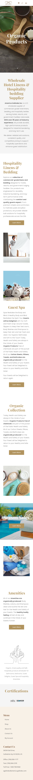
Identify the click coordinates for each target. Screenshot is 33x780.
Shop (6, 724)
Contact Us (8, 733)
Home (7, 720)
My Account (9, 738)
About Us (8, 729)
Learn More (16, 223)
